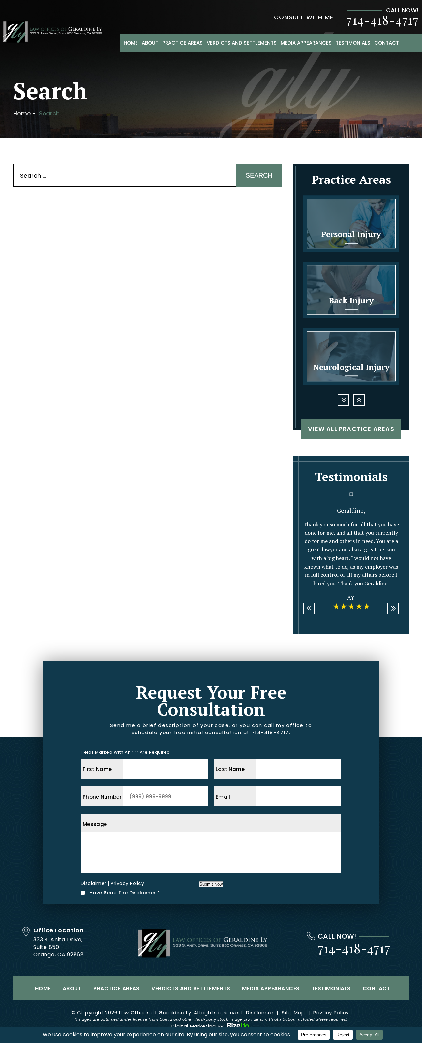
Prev (343, 400)
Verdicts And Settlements (242, 42)
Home (131, 42)
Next (359, 400)
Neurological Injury (351, 356)
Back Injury (351, 290)
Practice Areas (182, 42)
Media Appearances (306, 42)
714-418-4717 (383, 19)
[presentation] (309, 608)
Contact (386, 42)
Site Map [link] (293, 1012)
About (150, 42)
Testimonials (353, 42)
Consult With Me (303, 17)
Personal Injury (351, 223)
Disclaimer (93, 883)
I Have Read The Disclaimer (123, 892)
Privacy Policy (127, 883)
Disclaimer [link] (259, 1012)
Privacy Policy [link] (331, 1012)
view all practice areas (351, 429)
